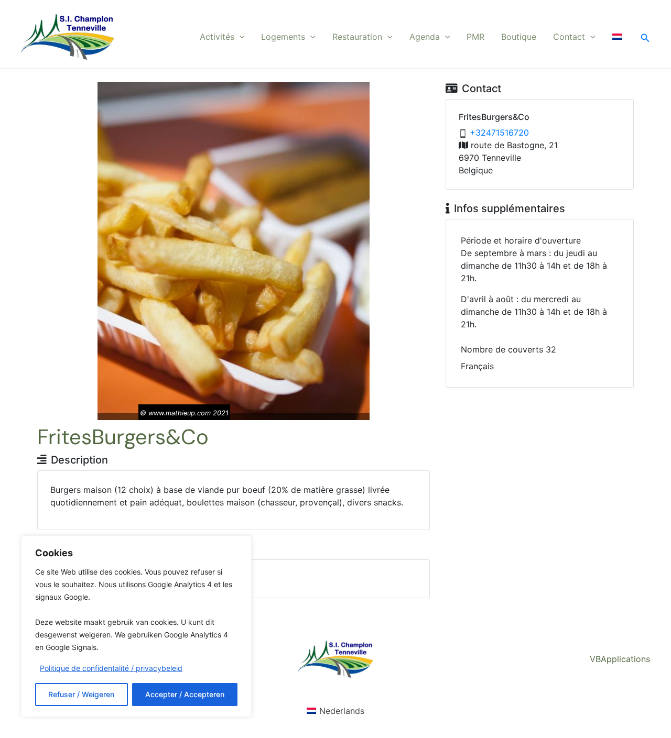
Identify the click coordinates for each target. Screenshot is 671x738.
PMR (475, 36)
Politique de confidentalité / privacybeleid (111, 668)
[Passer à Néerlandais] (617, 37)
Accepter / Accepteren (184, 694)
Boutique (518, 36)
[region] (136, 626)
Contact (569, 36)
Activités (217, 36)
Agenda (424, 36)
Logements (283, 36)
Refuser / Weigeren (81, 694)
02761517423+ (499, 132)
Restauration (357, 36)
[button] (239, 37)
